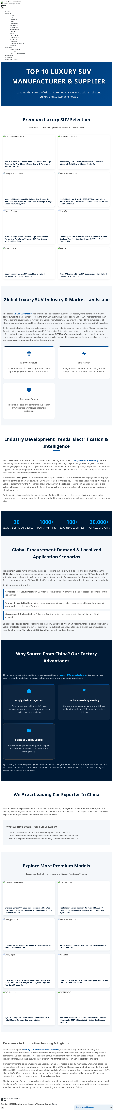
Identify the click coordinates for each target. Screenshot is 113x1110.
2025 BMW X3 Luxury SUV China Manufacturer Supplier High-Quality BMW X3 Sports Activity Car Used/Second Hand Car (83, 1020)
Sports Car (13, 33)
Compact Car (14, 37)
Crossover (13, 41)
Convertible (14, 24)
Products (8, 14)
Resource (8, 47)
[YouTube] (5, 6)
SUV (11, 18)
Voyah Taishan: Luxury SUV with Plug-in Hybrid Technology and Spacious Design (25, 275)
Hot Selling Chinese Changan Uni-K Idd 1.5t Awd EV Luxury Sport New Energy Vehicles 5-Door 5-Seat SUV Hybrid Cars (82, 910)
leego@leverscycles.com (11, 4)
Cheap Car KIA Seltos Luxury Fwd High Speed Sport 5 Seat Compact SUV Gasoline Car (84, 981)
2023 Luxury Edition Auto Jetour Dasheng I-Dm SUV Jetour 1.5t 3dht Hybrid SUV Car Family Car (81, 163)
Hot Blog (13, 51)
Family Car (14, 39)
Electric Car (14, 26)
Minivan (13, 31)
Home (7, 12)
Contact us (9, 55)
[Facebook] (1, 6)
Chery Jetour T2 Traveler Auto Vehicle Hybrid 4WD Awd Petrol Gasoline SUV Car (28, 946)
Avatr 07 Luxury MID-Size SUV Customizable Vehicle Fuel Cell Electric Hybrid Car (83, 275)
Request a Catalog (11, 59)
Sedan (12, 16)
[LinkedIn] (3, 6)
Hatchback (13, 20)
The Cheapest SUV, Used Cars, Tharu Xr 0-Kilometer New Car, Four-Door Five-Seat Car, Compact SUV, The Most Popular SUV (83, 238)
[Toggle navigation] (2, 8)
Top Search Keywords (17, 53)
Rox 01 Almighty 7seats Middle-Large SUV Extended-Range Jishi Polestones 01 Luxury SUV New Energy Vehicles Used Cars (27, 238)
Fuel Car (13, 45)
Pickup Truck (14, 29)
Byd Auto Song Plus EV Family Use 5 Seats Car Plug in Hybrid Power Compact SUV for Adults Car (27, 1019)
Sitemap (54, 1104)
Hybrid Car (14, 28)
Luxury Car (14, 35)
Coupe (12, 22)
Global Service (15, 49)
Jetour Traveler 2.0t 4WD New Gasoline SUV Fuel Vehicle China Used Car (83, 946)
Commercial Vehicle (17, 43)
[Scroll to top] (2, 1108)
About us (8, 57)
